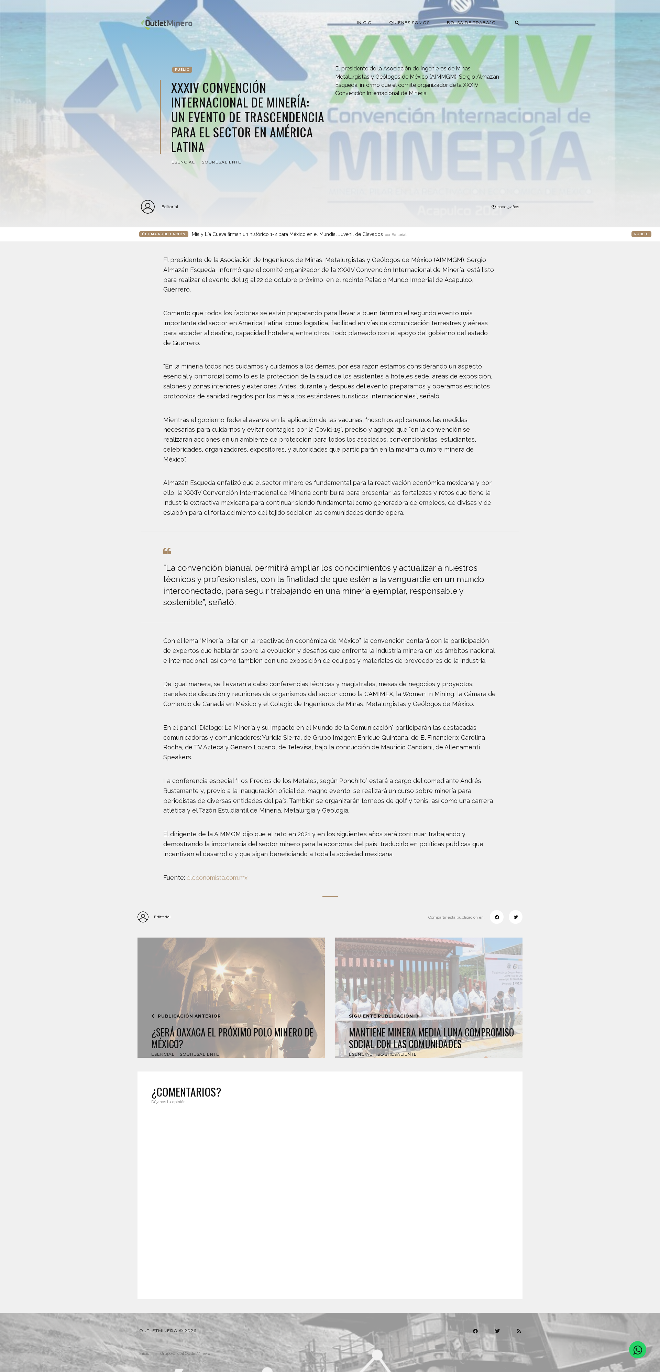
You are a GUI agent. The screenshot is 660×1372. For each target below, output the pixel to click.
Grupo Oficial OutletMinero (185, 1353)
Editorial (170, 206)
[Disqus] (330, 1197)
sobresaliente (221, 162)
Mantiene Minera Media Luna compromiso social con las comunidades (431, 1038)
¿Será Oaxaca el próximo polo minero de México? (232, 1038)
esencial (183, 162)
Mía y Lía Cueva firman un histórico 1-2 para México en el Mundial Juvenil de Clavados (299, 234)
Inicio (364, 22)
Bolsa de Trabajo (471, 22)
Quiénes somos (409, 22)
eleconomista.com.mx (217, 877)
